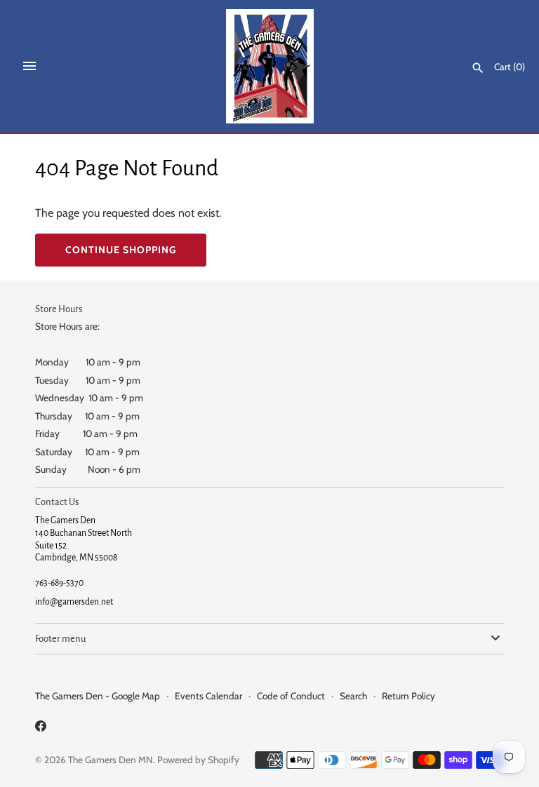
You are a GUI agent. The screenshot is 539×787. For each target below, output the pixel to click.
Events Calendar (208, 695)
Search (353, 695)
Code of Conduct (291, 695)
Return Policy (408, 695)
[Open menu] (29, 66)
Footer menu (60, 638)
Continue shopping (120, 249)
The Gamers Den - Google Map (97, 695)
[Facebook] (40, 728)
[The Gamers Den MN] (270, 66)
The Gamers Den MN (110, 759)
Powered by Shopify (198, 759)
